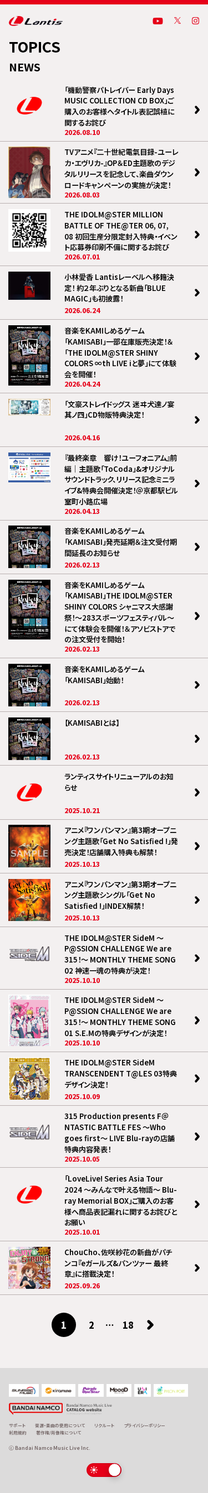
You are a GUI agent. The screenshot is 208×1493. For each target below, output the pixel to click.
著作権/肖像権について (58, 1432)
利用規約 (18, 1432)
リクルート (104, 1425)
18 (128, 1324)
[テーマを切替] (104, 1470)
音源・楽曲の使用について (60, 1425)
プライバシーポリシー (144, 1425)
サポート (17, 1425)
